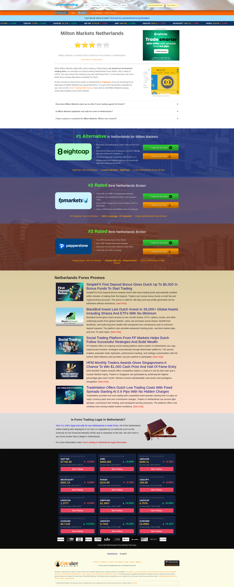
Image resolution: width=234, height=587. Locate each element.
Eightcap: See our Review (84, 170)
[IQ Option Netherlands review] (135, 540)
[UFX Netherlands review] (107, 540)
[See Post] (121, 303)
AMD (95, 23)
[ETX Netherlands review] (144, 540)
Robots (114, 5)
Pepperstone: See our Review (86, 260)
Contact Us (104, 562)
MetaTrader (96, 5)
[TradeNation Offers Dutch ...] (69, 403)
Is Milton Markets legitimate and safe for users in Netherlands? (117, 111)
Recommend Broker (156, 5)
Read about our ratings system (92, 59)
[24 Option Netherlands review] (153, 540)
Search (132, 562)
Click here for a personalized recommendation (130, 18)
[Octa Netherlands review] (125, 540)
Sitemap (138, 562)
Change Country (172, 565)
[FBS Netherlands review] (79, 540)
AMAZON (125, 23)
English (83, 13)
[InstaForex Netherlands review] (88, 540)
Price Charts (172, 5)
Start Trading (77, 469)
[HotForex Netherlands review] (116, 540)
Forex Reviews (96, 13)
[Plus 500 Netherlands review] (60, 540)
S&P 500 (66, 23)
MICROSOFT (157, 23)
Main (73, 13)
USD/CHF (6, 23)
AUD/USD (36, 23)
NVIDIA (187, 23)
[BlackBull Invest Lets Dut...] (69, 325)
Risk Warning (119, 562)
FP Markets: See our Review (84, 216)
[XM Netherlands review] (70, 540)
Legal (126, 562)
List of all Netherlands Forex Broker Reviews (117, 545)
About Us (96, 562)
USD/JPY (216, 23)
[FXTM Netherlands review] (163, 540)
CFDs (106, 5)
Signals (123, 5)
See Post (134, 583)
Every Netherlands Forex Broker (149, 170)
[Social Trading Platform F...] (69, 353)
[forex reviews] (66, 566)
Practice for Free (159, 156)
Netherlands (61, 13)
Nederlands (112, 554)
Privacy (111, 562)
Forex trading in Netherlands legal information (104, 442)
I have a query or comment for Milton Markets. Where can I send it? (117, 118)
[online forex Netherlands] (67, 8)
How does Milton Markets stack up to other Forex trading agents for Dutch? (117, 104)
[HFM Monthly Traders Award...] (69, 378)
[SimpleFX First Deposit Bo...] (69, 300)
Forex (87, 5)
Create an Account (159, 147)
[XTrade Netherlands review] (97, 540)
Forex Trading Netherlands (80, 88)
